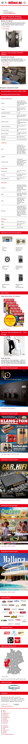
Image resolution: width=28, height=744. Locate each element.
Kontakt (5, 733)
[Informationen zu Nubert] (14, 617)
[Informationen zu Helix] (21, 609)
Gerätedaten (6, 716)
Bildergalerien (6, 717)
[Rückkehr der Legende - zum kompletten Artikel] (14, 39)
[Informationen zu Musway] (7, 616)
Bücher (4, 711)
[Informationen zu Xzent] (10, 624)
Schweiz (6, 676)
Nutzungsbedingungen (8, 734)
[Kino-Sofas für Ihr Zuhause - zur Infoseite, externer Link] (14, 76)
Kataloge (5, 719)
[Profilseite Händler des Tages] (14, 688)
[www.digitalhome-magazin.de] (7, 635)
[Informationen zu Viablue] (24, 620)
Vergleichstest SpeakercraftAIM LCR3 (19, 249)
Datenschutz (6, 730)
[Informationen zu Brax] (23, 601)
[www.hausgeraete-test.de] (14, 635)
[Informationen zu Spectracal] (11, 620)
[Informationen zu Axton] (16, 601)
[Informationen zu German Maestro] (7, 610)
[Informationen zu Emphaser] (11, 605)
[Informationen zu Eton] (23, 605)
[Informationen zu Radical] (4, 620)
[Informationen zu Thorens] (18, 620)
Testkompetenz (6, 713)
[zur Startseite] (15, 3)
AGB (4, 728)
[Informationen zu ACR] (4, 601)
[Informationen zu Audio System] (9, 601)
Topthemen (5, 721)
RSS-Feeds (5, 720)
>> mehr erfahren (5, 329)
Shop (4, 710)
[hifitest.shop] (17, 643)
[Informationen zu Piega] (21, 616)
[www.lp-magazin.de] (10, 643)
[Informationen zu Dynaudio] (4, 605)
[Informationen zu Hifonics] (5, 612)
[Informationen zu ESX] (17, 605)
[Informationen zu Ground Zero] (14, 609)
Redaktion (5, 714)
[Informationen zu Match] (16, 612)
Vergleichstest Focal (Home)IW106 (19, 267)
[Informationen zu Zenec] (17, 624)
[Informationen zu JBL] (10, 613)
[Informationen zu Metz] (23, 613)
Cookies (5, 731)
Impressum (5, 725)
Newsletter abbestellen (7, 706)
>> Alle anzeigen (5, 28)
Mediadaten (6, 727)
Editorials (5, 723)
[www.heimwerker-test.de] (21, 635)
